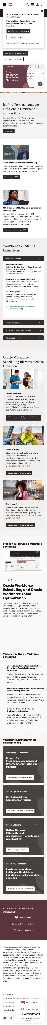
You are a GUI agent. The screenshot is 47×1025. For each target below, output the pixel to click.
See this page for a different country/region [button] (22, 43)
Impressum (36, 998)
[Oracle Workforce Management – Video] (23, 76)
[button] (4, 4)
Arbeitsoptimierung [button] (13, 258)
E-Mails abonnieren (9, 1006)
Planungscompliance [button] (14, 338)
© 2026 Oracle (8, 994)
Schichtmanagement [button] (14, 323)
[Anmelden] (37, 4)
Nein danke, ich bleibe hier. (16, 37)
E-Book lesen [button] (9, 131)
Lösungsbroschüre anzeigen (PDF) (15, 53)
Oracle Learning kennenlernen (17, 850)
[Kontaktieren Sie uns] (42, 4)
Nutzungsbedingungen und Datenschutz (16, 998)
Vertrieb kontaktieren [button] (25, 930)
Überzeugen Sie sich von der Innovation (20, 889)
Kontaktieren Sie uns (10, 1010)
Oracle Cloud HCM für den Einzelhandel (20, 525)
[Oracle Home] (10, 4)
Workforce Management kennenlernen (20, 777)
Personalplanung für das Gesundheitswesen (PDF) (23, 417)
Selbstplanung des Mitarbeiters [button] (18, 330)
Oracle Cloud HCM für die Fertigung (19, 473)
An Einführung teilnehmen (13, 59)
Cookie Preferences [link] (9, 1002)
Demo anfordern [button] (25, 917)
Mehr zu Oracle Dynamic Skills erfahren (20, 811)
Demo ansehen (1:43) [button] (11, 177)
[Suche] (27, 4)
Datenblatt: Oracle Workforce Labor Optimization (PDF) (22, 308)
